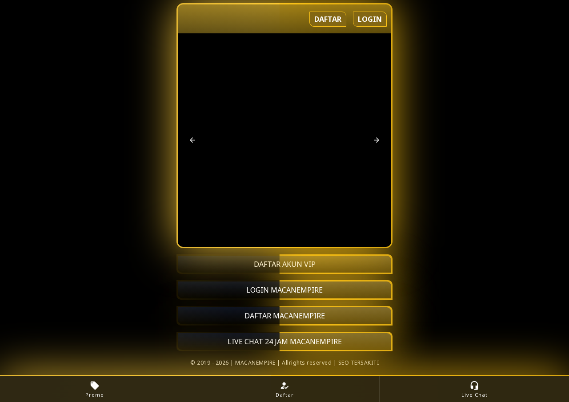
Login (370, 19)
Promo (94, 389)
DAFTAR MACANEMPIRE (284, 316)
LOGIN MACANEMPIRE (284, 290)
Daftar (327, 19)
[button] (192, 140)
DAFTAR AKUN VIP (285, 264)
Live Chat (474, 389)
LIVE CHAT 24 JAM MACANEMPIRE (285, 341)
